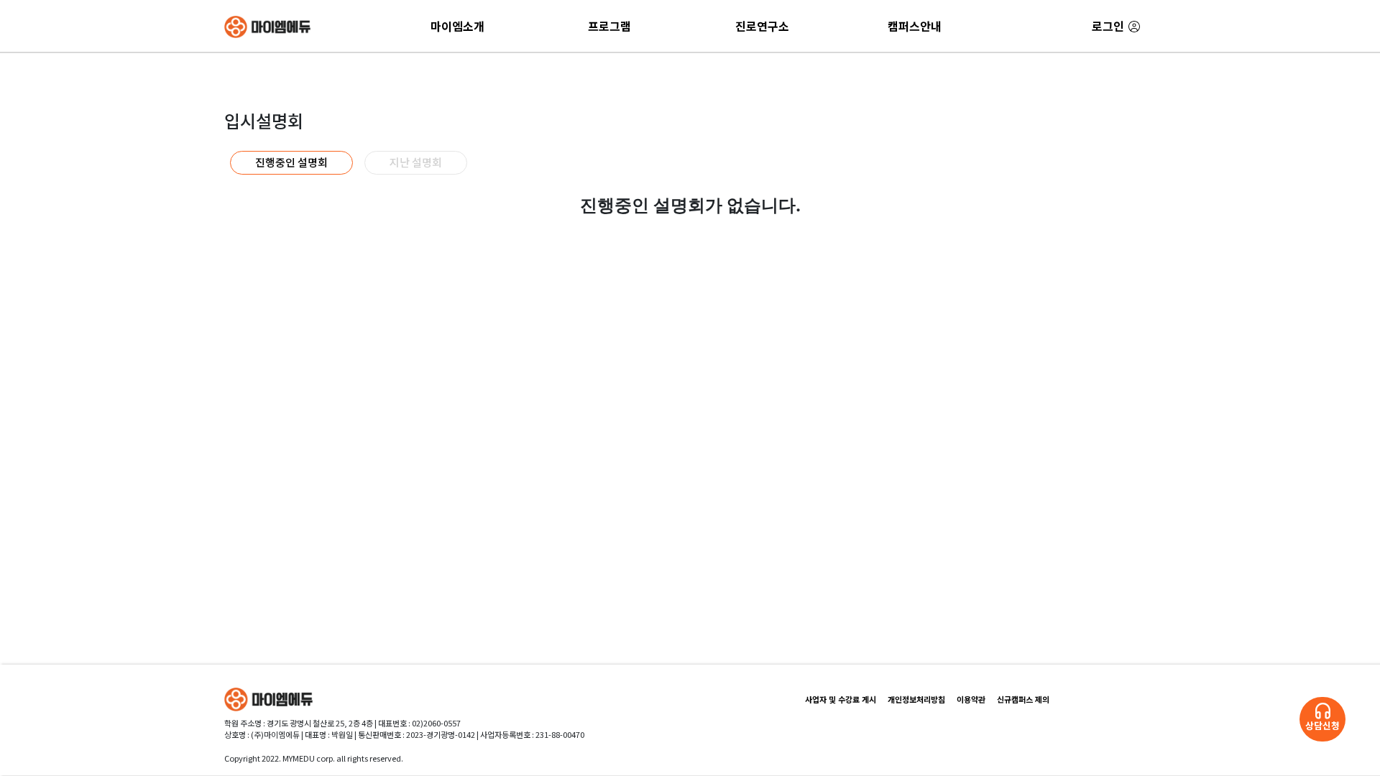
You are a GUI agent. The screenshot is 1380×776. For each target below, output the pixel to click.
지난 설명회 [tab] (416, 162)
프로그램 (609, 25)
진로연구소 (762, 25)
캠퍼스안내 (915, 25)
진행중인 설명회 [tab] (291, 162)
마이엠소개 (457, 25)
